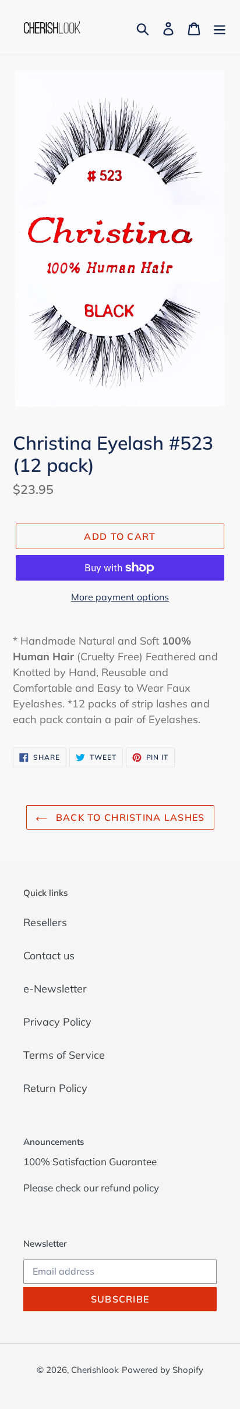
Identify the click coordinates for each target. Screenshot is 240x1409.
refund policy (130, 1188)
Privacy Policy (57, 1022)
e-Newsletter (55, 988)
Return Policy (55, 1088)
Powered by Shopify (162, 1369)
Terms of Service (64, 1055)
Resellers (45, 922)
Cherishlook (95, 1369)
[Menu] (219, 27)
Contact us (49, 955)
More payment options (120, 597)
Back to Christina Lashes (129, 817)
